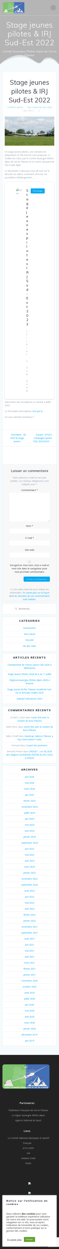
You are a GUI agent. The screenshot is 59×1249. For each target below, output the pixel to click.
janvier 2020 (29, 1028)
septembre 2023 (29, 842)
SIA (28, 1153)
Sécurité (29, 639)
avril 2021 (29, 956)
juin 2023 (29, 848)
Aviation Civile (28, 1158)
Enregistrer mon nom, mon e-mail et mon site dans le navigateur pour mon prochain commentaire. (29, 568)
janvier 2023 (29, 872)
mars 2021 (29, 962)
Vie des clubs (45, 107)
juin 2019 (29, 1040)
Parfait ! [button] (29, 1239)
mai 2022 (29, 902)
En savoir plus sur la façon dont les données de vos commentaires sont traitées (29, 596)
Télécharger (37, 191)
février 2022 (29, 914)
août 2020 (29, 992)
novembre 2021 (30, 926)
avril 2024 (29, 830)
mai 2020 (29, 1010)
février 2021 (29, 968)
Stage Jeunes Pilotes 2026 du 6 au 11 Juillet (29, 674)
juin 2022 (29, 896)
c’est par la (37, 411)
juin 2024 (29, 818)
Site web (29, 549)
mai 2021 (29, 950)
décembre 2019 (29, 1034)
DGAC (28, 1163)
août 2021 (29, 938)
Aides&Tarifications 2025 (29, 698)
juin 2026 (29, 776)
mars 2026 (29, 788)
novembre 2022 (30, 878)
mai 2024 (29, 824)
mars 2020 (29, 1022)
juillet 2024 (29, 812)
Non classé (33, 107)
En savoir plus (14, 1239)
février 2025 (29, 800)
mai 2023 (29, 854)
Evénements (29, 627)
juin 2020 (29, 1004)
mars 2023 (29, 866)
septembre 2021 (29, 932)
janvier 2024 (29, 836)
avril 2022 (29, 908)
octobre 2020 (29, 986)
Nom (29, 525)
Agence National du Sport (28, 1120)
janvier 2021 (29, 974)
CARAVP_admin (15, 107)
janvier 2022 (29, 920)
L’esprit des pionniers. (37, 745)
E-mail (29, 537)
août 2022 (29, 890)
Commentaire (29, 490)
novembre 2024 (30, 806)
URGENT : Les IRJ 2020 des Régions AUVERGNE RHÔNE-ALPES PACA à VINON (29, 754)
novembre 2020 (30, 980)
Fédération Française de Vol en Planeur (28, 1110)
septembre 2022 (29, 884)
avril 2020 (29, 1016)
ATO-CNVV (28, 1148)
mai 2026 (29, 782)
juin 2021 (29, 944)
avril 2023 (29, 860)
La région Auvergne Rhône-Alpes (28, 1115)
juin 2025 (29, 794)
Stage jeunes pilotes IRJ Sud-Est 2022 (27, 257)
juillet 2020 (29, 998)
